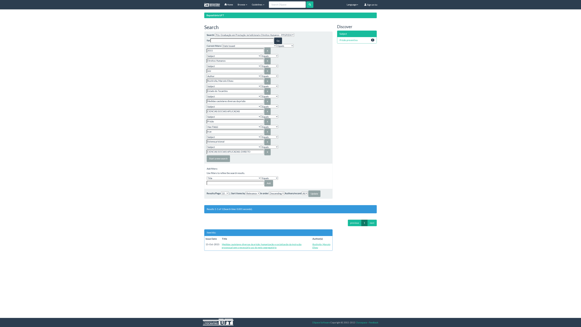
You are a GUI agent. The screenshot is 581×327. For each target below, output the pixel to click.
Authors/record (293, 193)
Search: (211, 35)
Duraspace (361, 322)
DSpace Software (321, 322)
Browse (242, 4)
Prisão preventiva (349, 40)
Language (352, 4)
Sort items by (238, 193)
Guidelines (257, 4)
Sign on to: (372, 4)
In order (264, 193)
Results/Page (214, 193)
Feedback (373, 322)
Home (230, 4)
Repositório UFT (215, 15)
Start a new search (218, 158)
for (208, 40)
